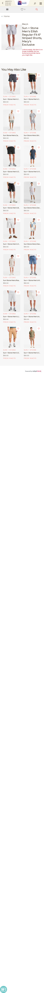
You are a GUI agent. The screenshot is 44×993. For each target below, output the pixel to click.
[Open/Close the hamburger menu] (40, 3)
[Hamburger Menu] (7, 9)
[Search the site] (35, 3)
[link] (22, 9)
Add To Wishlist (18, 75)
